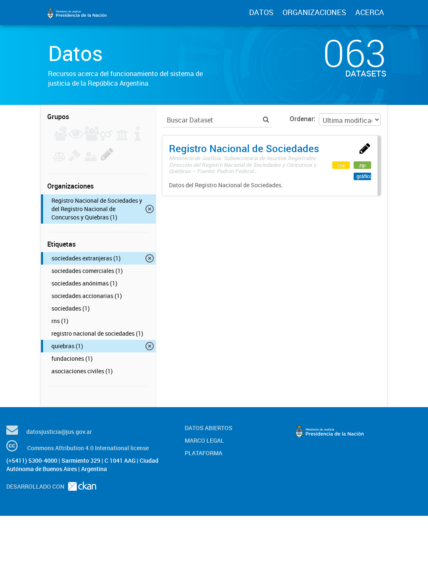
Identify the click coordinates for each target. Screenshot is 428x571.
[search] (266, 119)
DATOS (261, 12)
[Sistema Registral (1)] (107, 158)
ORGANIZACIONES (314, 12)
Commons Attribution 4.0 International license (88, 448)
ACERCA (369, 12)
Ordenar (301, 119)
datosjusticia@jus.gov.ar (59, 432)
